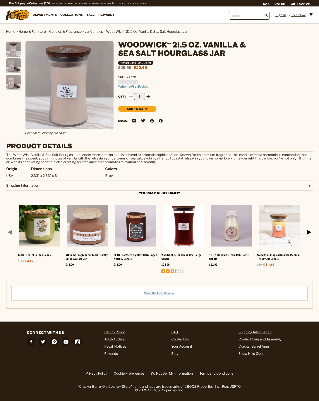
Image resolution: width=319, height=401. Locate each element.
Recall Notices (115, 346)
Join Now (298, 15)
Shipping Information (255, 332)
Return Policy (114, 332)
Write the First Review (133, 86)
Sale (91, 14)
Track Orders (114, 339)
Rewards (106, 14)
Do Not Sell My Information (172, 373)
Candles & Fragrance (65, 31)
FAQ (174, 332)
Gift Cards (300, 3)
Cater (280, 3)
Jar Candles (94, 31)
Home (10, 31)
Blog (175, 354)
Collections (71, 14)
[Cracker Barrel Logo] (17, 15)
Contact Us (180, 339)
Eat (266, 3)
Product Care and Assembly (260, 339)
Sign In (280, 15)
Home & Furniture (32, 31)
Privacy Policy (96, 373)
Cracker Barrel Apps (254, 346)
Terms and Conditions (216, 373)
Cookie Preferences (129, 373)
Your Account (181, 346)
